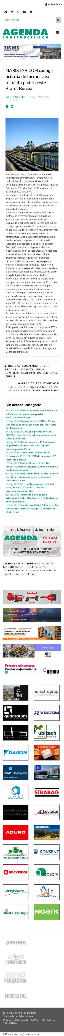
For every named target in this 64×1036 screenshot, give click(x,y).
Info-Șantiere (16, 97)
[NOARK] (47, 912)
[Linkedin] (12, 12)
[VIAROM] (47, 713)
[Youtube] (24, 12)
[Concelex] (32, 651)
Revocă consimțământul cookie (22, 1034)
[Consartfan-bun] (47, 892)
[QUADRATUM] (15, 713)
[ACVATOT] (15, 792)
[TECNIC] (32, 51)
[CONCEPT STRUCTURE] (15, 693)
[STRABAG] (47, 792)
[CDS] (15, 812)
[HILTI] (32, 597)
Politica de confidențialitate (18, 1016)
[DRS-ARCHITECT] (15, 732)
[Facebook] (5, 12)
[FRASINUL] (47, 772)
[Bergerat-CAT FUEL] (47, 832)
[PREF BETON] (32, 633)
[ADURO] (15, 832)
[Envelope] (31, 12)
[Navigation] (58, 33)
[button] (53, 4)
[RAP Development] (15, 772)
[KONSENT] (47, 852)
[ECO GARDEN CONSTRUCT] (15, 852)
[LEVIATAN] (47, 812)
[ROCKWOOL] (15, 872)
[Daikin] (15, 753)
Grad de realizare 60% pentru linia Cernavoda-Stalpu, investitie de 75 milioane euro (32, 387)
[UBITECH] (47, 733)
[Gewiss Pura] (47, 753)
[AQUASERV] (47, 872)
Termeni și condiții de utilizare (19, 1013)
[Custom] (18, 12)
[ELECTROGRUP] (47, 693)
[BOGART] (15, 892)
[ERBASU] (15, 912)
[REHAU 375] (32, 669)
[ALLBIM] (32, 615)
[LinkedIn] (12, 107)
